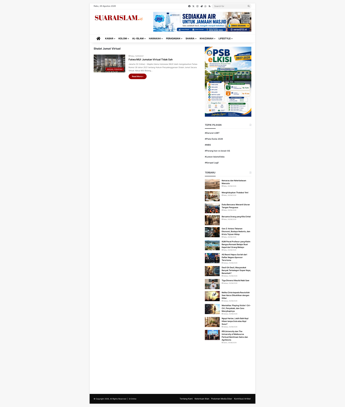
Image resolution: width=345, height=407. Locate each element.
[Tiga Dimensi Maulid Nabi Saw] (212, 284)
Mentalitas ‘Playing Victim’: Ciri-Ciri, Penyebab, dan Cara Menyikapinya (236, 308)
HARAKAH (155, 38)
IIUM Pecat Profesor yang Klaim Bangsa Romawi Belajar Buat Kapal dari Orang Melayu (236, 244)
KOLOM (122, 38)
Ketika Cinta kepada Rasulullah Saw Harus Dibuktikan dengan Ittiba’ (236, 295)
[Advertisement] (172, 368)
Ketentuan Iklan (202, 398)
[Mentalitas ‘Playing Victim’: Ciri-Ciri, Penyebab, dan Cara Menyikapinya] (212, 309)
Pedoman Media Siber (221, 398)
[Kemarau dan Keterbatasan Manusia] (212, 184)
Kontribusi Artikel (242, 398)
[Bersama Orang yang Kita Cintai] (212, 220)
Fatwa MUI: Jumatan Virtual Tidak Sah (151, 59)
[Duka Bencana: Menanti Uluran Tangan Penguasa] (212, 208)
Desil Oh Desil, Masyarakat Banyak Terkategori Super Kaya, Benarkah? (236, 270)
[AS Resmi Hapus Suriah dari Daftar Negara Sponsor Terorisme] (212, 258)
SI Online (132, 399)
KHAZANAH (206, 38)
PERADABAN (173, 38)
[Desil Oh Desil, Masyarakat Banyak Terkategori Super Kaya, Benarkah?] (212, 271)
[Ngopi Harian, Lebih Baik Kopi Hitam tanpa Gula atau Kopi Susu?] (212, 322)
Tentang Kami (186, 398)
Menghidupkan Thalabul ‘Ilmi (235, 192)
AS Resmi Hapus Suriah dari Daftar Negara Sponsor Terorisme (234, 257)
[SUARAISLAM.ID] (119, 18)
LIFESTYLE (225, 38)
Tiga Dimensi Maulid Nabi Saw (235, 280)
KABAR (109, 38)
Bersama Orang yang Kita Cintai (236, 216)
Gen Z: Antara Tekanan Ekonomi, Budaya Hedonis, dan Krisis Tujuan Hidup (236, 231)
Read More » (137, 76)
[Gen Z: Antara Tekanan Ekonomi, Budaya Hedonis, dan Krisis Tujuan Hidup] (212, 232)
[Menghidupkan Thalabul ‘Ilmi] (212, 196)
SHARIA (190, 38)
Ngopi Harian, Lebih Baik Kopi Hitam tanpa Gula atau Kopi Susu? (235, 321)
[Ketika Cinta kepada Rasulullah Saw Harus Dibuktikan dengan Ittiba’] (212, 296)
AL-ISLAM (138, 38)
